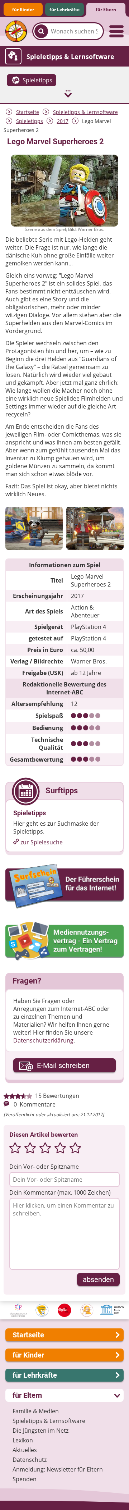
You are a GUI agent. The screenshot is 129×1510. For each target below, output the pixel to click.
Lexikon (23, 1440)
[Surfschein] (64, 886)
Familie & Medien (36, 1411)
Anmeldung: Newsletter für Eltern (58, 1469)
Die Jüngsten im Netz (40, 1430)
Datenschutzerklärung (43, 1040)
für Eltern (106, 9)
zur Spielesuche (41, 842)
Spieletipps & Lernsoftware (85, 112)
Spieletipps (29, 121)
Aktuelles (25, 1450)
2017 (62, 121)
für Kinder (23, 9)
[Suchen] (41, 31)
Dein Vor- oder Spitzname (44, 1167)
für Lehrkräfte (64, 9)
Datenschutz (30, 1460)
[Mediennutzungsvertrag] (64, 941)
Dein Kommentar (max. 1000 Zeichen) (60, 1192)
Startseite (27, 112)
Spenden (25, 1479)
